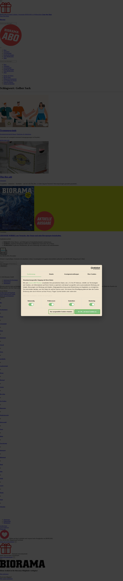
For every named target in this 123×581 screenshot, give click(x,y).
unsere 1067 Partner (35, 283)
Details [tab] (51, 274)
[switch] (51, 304)
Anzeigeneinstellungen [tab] (71, 274)
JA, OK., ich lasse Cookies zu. (87, 311)
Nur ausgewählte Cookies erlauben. (61, 311)
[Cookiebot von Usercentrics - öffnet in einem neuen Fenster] (92, 268)
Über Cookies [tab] (92, 274)
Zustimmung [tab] (31, 274)
